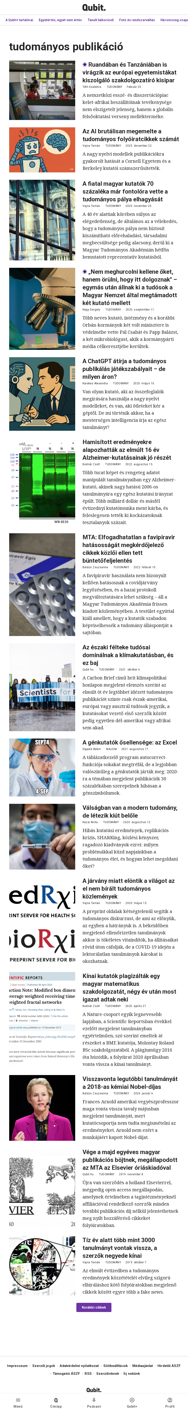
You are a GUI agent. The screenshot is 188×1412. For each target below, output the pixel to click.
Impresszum (17, 1366)
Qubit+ (132, 1406)
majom (111, 749)
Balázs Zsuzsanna (95, 567)
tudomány (114, 86)
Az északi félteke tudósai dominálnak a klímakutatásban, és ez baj (128, 655)
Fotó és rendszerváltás (137, 20)
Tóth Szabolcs (92, 86)
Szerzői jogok (43, 1366)
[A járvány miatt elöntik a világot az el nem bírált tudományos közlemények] (42, 921)
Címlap (56, 1406)
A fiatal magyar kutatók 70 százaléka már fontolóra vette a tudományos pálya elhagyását (125, 191)
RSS (88, 1374)
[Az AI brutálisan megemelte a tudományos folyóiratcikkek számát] (42, 149)
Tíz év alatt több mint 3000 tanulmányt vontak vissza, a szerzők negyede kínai (120, 1248)
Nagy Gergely (91, 309)
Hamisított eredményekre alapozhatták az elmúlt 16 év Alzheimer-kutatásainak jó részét (127, 450)
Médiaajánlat (142, 1366)
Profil (170, 1406)
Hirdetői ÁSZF (169, 1366)
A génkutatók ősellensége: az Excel (130, 742)
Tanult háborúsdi (101, 20)
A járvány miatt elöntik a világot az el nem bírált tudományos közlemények (129, 888)
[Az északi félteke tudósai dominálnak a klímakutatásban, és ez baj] (42, 687)
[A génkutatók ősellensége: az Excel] (42, 767)
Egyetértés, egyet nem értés (60, 20)
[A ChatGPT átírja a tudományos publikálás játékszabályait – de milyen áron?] (42, 394)
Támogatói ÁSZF (66, 1374)
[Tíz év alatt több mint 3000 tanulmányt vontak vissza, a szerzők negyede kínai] (42, 1265)
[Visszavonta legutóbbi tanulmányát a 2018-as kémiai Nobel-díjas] (42, 1108)
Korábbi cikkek (94, 1307)
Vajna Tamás (91, 145)
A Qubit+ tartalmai (19, 20)
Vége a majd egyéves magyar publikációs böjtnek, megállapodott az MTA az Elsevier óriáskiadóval (130, 1160)
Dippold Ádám (92, 749)
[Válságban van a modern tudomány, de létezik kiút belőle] (42, 837)
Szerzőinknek (107, 1374)
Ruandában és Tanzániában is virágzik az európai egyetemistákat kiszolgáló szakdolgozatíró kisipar (130, 72)
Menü (18, 1406)
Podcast (94, 1406)
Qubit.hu (88, 669)
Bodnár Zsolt (91, 464)
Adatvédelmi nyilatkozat (79, 1366)
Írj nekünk (132, 1374)
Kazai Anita (90, 822)
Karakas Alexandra (95, 383)
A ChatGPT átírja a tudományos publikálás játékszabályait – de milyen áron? (124, 369)
